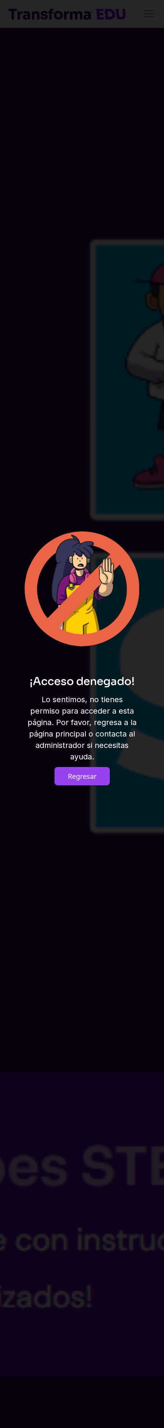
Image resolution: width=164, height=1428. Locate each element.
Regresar (82, 776)
